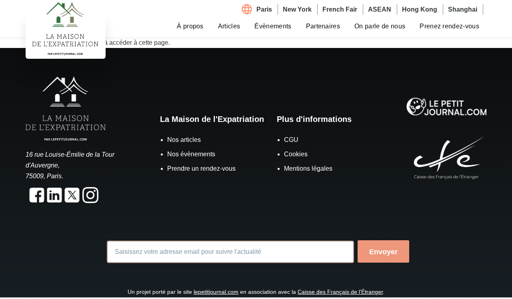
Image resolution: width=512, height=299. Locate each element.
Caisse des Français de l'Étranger (340, 292)
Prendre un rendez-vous (201, 168)
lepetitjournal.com (216, 292)
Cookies (296, 154)
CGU (291, 139)
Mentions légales (308, 168)
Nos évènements (191, 154)
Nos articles (184, 139)
